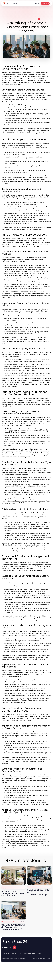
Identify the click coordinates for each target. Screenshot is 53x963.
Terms (44, 958)
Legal (49, 958)
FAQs (19, 953)
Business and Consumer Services (16, 19)
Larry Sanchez (43, 19)
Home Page (6, 953)
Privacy (40, 958)
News (14, 953)
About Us (35, 958)
